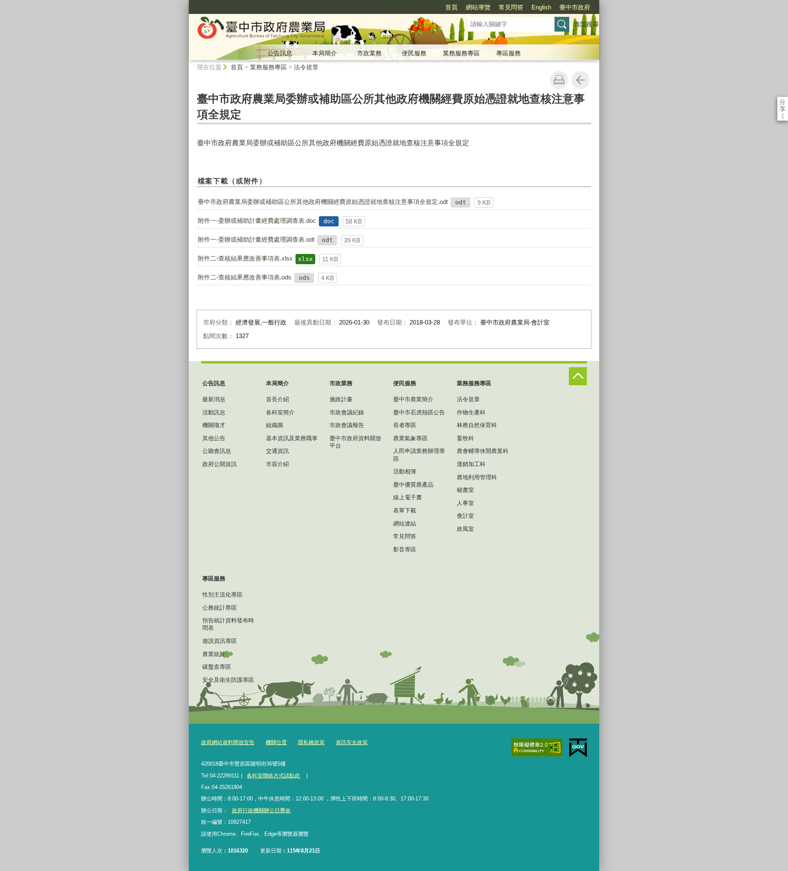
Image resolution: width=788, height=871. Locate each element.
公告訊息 (280, 53)
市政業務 (369, 53)
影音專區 (404, 549)
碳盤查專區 (216, 666)
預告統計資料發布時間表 (228, 624)
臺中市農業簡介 (413, 399)
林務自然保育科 (477, 425)
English (541, 7)
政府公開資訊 (219, 464)
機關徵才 (213, 425)
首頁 (451, 7)
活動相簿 (404, 471)
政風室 (465, 529)
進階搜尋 (586, 24)
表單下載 (404, 510)
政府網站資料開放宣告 (227, 742)
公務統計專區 (219, 607)
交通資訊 (277, 451)
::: (185, 3)
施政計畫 (341, 399)
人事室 (465, 503)
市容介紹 (277, 464)
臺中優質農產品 (413, 484)
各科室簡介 (280, 412)
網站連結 (404, 523)
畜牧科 (465, 438)
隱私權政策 (311, 742)
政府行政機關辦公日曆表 (261, 810)
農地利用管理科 (477, 477)
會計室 (465, 515)
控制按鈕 (578, 376)
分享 (782, 102)
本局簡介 (324, 53)
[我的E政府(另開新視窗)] (578, 747)
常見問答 (511, 7)
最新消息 (213, 399)
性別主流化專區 (222, 594)
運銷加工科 (471, 464)
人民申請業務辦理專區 (419, 455)
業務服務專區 (461, 53)
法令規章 (306, 67)
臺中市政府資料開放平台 (355, 442)
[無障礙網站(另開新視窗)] (536, 747)
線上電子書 (407, 497)
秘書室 (465, 490)
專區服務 (508, 53)
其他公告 (213, 438)
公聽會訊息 (216, 451)
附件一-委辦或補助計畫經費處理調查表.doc (257, 220)
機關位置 (276, 742)
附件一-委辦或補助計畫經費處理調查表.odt (256, 239)
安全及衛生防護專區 (228, 680)
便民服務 (414, 53)
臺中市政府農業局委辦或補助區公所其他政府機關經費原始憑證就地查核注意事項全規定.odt (323, 201)
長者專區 (404, 425)
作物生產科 (471, 412)
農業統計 (213, 654)
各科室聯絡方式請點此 (273, 776)
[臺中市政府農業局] (318, 30)
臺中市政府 (574, 7)
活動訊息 (213, 412)
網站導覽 (478, 7)
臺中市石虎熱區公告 (419, 412)
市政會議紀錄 (347, 412)
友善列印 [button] (559, 80)
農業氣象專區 (410, 438)
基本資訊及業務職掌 (292, 438)
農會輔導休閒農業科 (483, 451)
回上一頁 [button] (580, 80)
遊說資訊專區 (219, 641)
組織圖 (274, 425)
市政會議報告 (347, 425)
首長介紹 (277, 399)
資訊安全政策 (352, 742)
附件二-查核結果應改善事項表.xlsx (245, 258)
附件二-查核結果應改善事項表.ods (244, 277)
